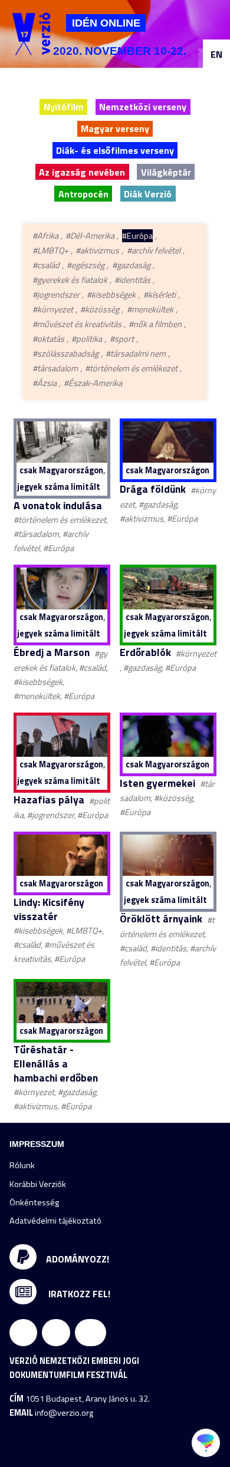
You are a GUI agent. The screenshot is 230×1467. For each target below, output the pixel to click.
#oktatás (48, 338)
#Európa (137, 235)
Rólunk (22, 1165)
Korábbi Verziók (37, 1184)
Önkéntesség (34, 1202)
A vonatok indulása (58, 505)
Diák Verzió (148, 194)
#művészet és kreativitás (76, 324)
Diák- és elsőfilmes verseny (115, 150)
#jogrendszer (56, 294)
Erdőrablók (145, 652)
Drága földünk (153, 489)
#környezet (52, 309)
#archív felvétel (153, 250)
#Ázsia (44, 383)
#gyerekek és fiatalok (69, 279)
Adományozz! (77, 1258)
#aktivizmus (97, 250)
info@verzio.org (64, 1412)
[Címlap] (31, 33)
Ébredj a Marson (52, 652)
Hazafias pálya (49, 799)
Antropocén (83, 194)
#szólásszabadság (65, 353)
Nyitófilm (64, 107)
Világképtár (166, 172)
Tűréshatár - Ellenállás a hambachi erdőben (56, 1063)
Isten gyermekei (157, 783)
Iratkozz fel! (78, 1294)
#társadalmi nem (136, 353)
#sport (122, 338)
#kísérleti (159, 294)
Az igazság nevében (82, 172)
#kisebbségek (111, 294)
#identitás (132, 279)
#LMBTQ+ (50, 250)
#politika (86, 338)
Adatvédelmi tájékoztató (55, 1220)
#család (46, 265)
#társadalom (55, 368)
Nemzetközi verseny (142, 107)
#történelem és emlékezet (131, 368)
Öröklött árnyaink (161, 919)
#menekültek (150, 309)
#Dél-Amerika (89, 235)
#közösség (99, 309)
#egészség (85, 265)
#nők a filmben (155, 324)
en (216, 54)
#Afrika (45, 235)
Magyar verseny (115, 128)
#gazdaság (131, 265)
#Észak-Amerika (93, 383)
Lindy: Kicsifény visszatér (49, 909)
